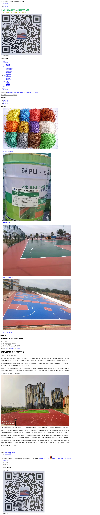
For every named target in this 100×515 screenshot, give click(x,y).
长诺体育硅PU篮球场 (10, 452)
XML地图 (68, 458)
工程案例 (5, 75)
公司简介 (8, 64)
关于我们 (5, 3)
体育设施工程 (9, 71)
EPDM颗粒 (8, 74)
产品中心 (5, 67)
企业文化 (8, 65)
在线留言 (5, 88)
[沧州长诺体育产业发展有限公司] (15, 13)
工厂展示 (5, 86)
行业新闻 (8, 84)
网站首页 (5, 61)
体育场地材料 (9, 68)
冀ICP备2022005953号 (44, 458)
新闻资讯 (5, 81)
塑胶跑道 (8, 78)
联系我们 (5, 6)
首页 (7, 348)
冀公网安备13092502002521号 (59, 458)
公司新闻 (8, 82)
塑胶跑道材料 (9, 69)
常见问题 (8, 85)
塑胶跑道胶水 (9, 72)
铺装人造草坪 (8, 454)
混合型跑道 (8, 76)
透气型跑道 (8, 79)
